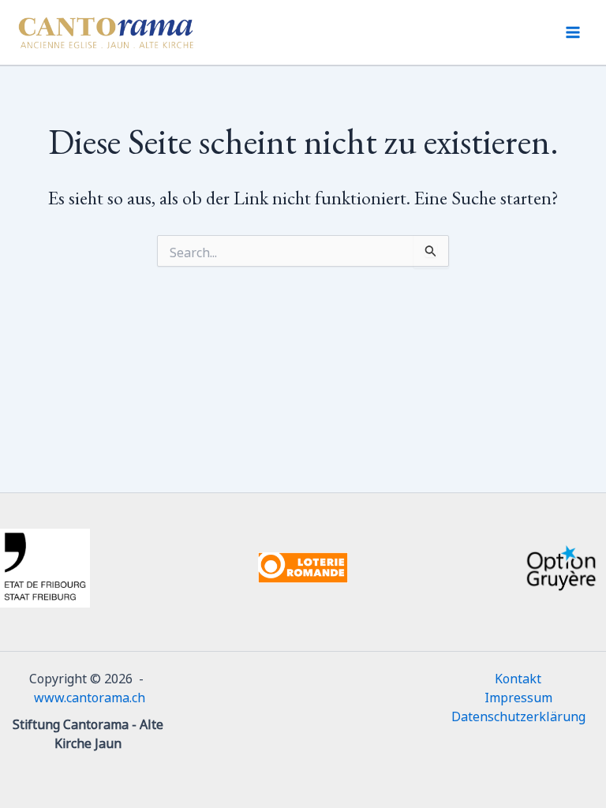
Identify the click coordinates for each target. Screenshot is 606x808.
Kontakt (518, 677)
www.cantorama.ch (89, 696)
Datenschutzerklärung (518, 714)
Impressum (518, 695)
